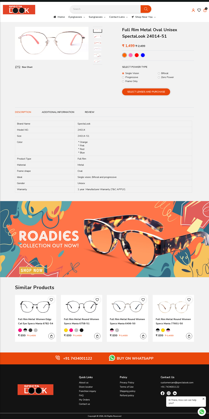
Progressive (131, 77)
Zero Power (167, 77)
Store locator (86, 386)
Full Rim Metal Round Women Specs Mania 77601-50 (173, 321)
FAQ (81, 395)
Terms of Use (127, 386)
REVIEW (89, 112)
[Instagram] (169, 393)
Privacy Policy (127, 382)
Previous (17, 44)
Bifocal (164, 73)
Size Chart (27, 67)
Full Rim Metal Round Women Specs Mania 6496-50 (127, 321)
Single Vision (132, 73)
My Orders (84, 399)
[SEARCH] (146, 9)
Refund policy (127, 395)
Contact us (84, 404)
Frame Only (131, 81)
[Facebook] (162, 393)
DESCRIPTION (23, 112)
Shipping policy (127, 391)
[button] (51, 336)
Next (86, 44)
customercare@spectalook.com (177, 382)
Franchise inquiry (87, 391)
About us (83, 382)
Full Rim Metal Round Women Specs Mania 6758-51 (81, 321)
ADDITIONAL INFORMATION (58, 112)
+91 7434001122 (170, 386)
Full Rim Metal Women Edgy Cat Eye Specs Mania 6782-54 (35, 321)
